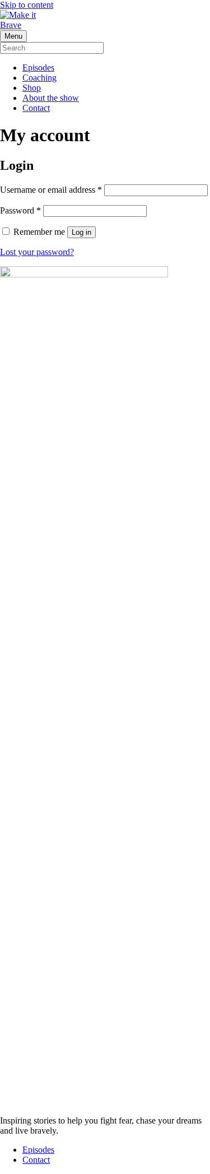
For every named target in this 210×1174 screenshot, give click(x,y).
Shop (31, 87)
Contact (36, 108)
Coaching (39, 77)
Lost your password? (37, 252)
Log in (81, 232)
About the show (50, 98)
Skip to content (26, 5)
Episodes (38, 67)
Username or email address (51, 189)
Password (20, 210)
